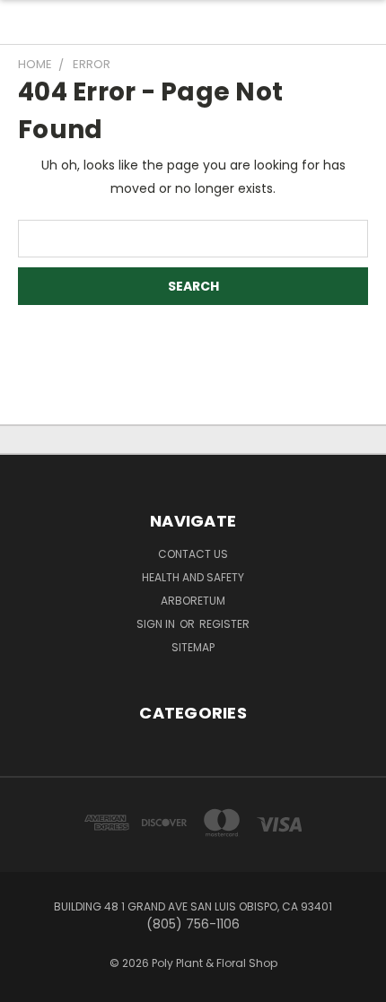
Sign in (157, 624)
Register (224, 624)
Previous (28, 984)
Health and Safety (193, 577)
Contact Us (193, 554)
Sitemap (193, 647)
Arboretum (193, 600)
